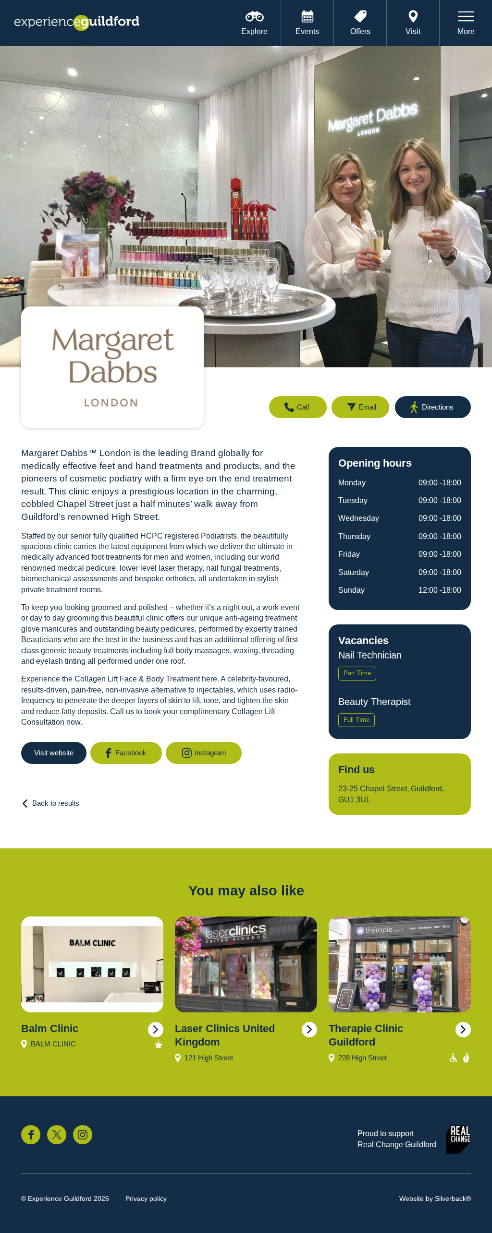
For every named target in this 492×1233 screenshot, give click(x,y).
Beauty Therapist (374, 701)
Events (307, 31)
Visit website (54, 753)
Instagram (210, 753)
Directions (438, 407)
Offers (360, 31)
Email (367, 407)
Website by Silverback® (435, 1198)
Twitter (56, 1134)
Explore (254, 31)
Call (303, 407)
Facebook (131, 753)
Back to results (55, 803)
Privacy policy (146, 1198)
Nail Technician (370, 655)
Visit (413, 31)
